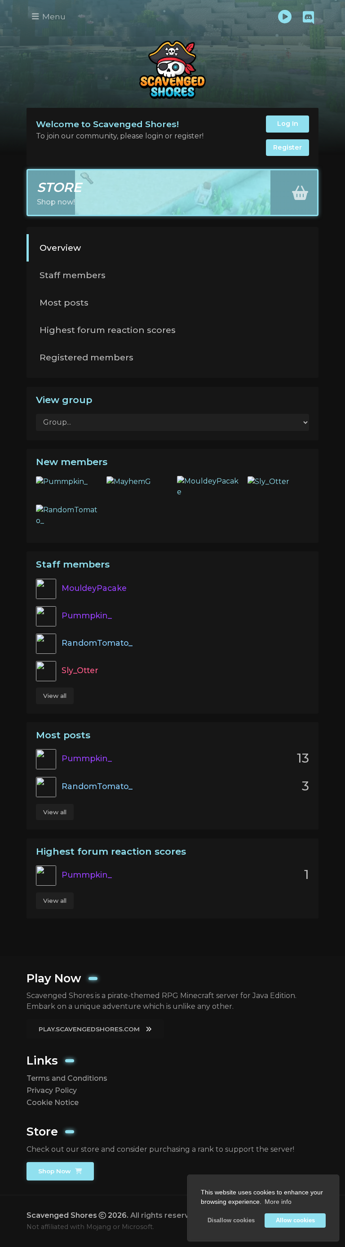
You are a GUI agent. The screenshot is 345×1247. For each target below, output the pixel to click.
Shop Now (55, 1171)
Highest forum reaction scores (108, 329)
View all (54, 695)
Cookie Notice (53, 1102)
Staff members (73, 275)
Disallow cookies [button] (231, 1220)
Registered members (86, 357)
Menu (53, 16)
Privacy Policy (52, 1090)
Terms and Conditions (67, 1078)
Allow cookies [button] (295, 1220)
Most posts (64, 302)
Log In (287, 124)
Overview (60, 247)
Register (287, 147)
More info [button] (278, 1201)
